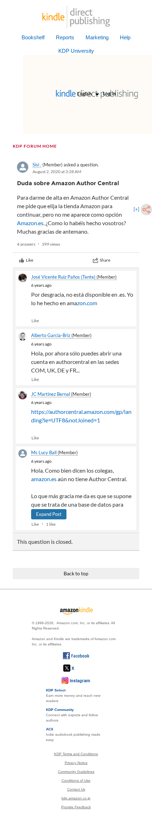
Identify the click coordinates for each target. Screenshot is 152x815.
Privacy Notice (76, 763)
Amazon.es (30, 223)
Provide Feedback (76, 807)
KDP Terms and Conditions (76, 754)
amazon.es (44, 478)
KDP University (76, 51)
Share (105, 260)
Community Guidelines (76, 772)
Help (125, 37)
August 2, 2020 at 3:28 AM (57, 171)
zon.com (87, 303)
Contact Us (76, 789)
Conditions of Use (76, 780)
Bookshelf (33, 37)
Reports (65, 37)
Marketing (97, 37)
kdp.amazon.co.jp (76, 798)
